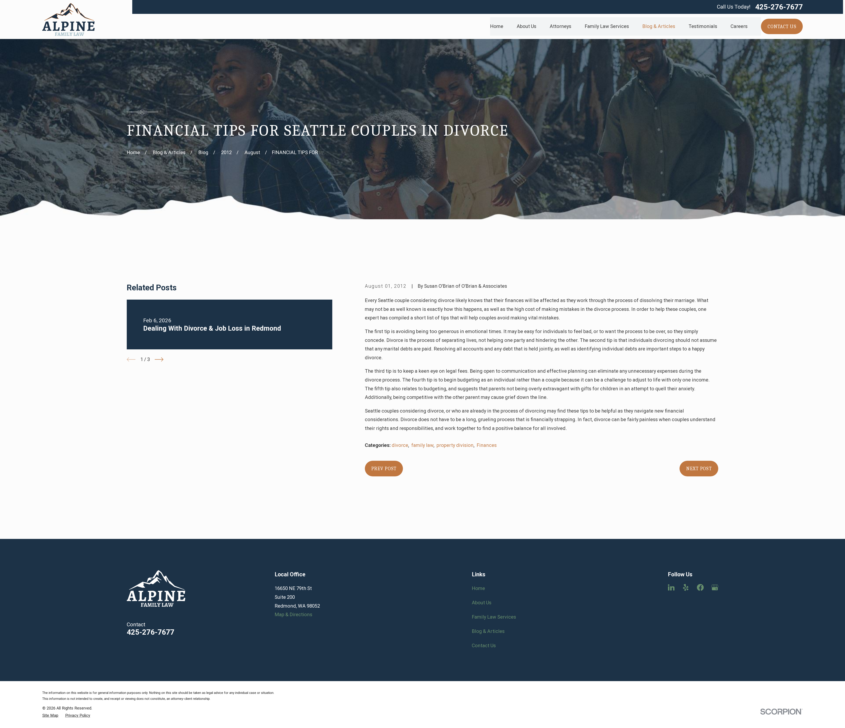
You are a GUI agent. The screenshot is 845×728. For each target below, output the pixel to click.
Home (478, 588)
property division (455, 445)
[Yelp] (685, 587)
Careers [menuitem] (739, 26)
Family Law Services (494, 617)
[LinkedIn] (671, 587)
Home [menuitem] (496, 26)
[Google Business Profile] (714, 587)
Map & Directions (293, 614)
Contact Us (484, 645)
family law (422, 445)
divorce (400, 445)
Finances (487, 445)
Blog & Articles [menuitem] (658, 26)
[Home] (68, 19)
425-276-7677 (779, 7)
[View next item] (159, 359)
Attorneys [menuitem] (560, 26)
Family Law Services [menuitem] (607, 26)
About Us (481, 602)
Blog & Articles (488, 631)
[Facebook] (700, 587)
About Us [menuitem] (526, 26)
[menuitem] (50, 715)
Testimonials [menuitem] (703, 26)
